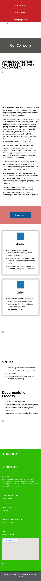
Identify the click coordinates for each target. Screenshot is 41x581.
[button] (20, 215)
